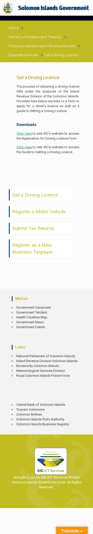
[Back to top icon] (85, 526)
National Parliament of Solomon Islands (45, 356)
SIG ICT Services (54, 477)
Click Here (24, 147)
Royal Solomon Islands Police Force (43, 376)
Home (14, 28)
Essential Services (23, 55)
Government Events (30, 327)
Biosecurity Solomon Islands (37, 366)
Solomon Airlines (29, 414)
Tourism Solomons (30, 409)
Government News (30, 322)
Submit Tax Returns (33, 228)
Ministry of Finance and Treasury (35, 37)
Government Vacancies (33, 307)
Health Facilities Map (31, 317)
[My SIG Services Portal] (46, 7)
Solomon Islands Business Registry (42, 424)
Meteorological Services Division (40, 371)
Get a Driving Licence (35, 195)
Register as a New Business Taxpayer (32, 248)
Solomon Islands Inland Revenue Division (42, 46)
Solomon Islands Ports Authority (40, 419)
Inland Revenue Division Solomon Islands (47, 361)
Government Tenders (31, 312)
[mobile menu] (86, 7)
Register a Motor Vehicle (39, 212)
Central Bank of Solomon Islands (40, 405)
